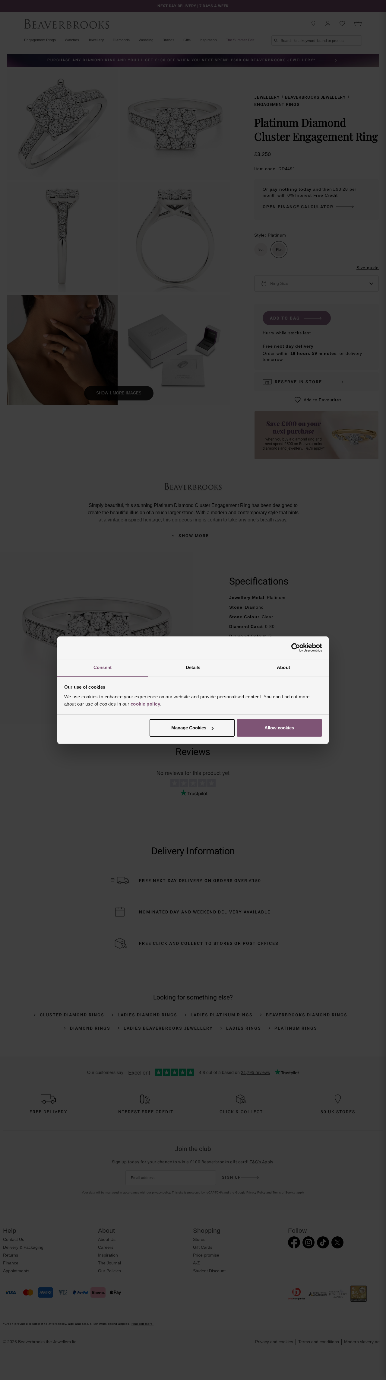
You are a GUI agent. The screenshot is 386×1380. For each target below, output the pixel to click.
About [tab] (283, 667)
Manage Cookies (188, 727)
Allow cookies (279, 727)
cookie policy (145, 703)
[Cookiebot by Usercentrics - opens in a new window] (295, 647)
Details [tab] (193, 667)
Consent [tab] (102, 667)
